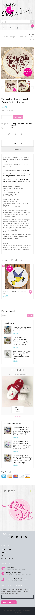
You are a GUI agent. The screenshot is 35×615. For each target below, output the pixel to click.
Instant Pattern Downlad (17, 409)
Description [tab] (17, 143)
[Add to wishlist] (3, 266)
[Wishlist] (17, 28)
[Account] (10, 27)
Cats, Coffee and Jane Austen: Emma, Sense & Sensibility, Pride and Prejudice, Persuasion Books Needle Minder (22, 354)
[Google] (22, 134)
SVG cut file (27, 170)
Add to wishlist (7, 111)
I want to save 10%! (9, 602)
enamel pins (26, 181)
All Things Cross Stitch (17, 124)
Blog (2, 555)
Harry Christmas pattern (13, 176)
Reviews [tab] (17, 149)
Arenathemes (27, 610)
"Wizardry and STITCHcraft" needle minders (15, 180)
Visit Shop (17, 510)
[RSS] (21, 537)
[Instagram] (17, 537)
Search (30, 315)
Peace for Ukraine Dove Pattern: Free (15, 292)
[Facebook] (2, 134)
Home (31, 34)
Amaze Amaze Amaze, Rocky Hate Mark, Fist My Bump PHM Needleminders (22, 329)
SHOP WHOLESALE (7, 558)
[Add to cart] (30, 292)
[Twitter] (8, 134)
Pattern (13, 128)
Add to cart (18, 117)
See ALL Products (6, 549)
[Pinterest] (26, 537)
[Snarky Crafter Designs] (17, 10)
